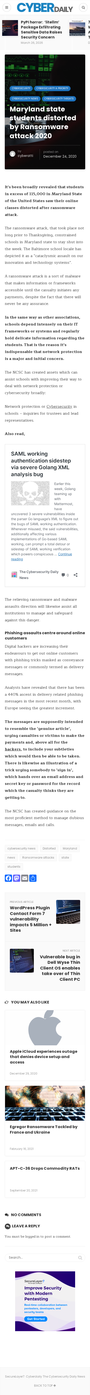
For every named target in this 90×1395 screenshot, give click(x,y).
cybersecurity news (21, 848)
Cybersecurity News (25, 98)
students (13, 867)
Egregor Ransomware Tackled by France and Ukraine (44, 1129)
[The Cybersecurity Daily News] (45, 7)
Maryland (70, 848)
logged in (32, 1236)
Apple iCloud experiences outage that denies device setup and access (43, 1057)
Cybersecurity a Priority (52, 88)
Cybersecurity (21, 88)
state (65, 857)
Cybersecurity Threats (59, 98)
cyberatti (25, 155)
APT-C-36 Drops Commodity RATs (45, 1168)
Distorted (49, 848)
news (11, 857)
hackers (13, 749)
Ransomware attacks (38, 857)
